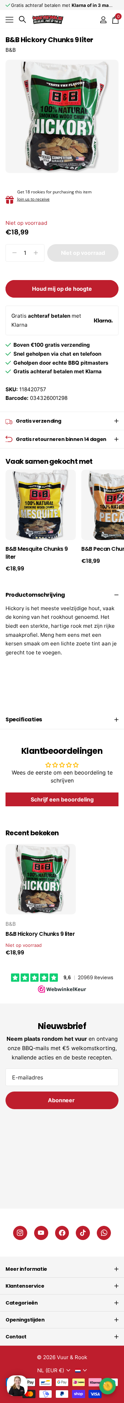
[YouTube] (41, 1233)
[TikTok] (83, 1233)
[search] (22, 19)
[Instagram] (20, 1233)
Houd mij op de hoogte (62, 288)
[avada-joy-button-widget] (107, 1386)
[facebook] (62, 1233)
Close (62, 1269)
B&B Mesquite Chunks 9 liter (37, 553)
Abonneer (62, 1100)
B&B (11, 50)
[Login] (103, 19)
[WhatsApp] (104, 1233)
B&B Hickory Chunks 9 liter (40, 934)
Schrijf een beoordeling (62, 799)
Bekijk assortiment (9, 19)
